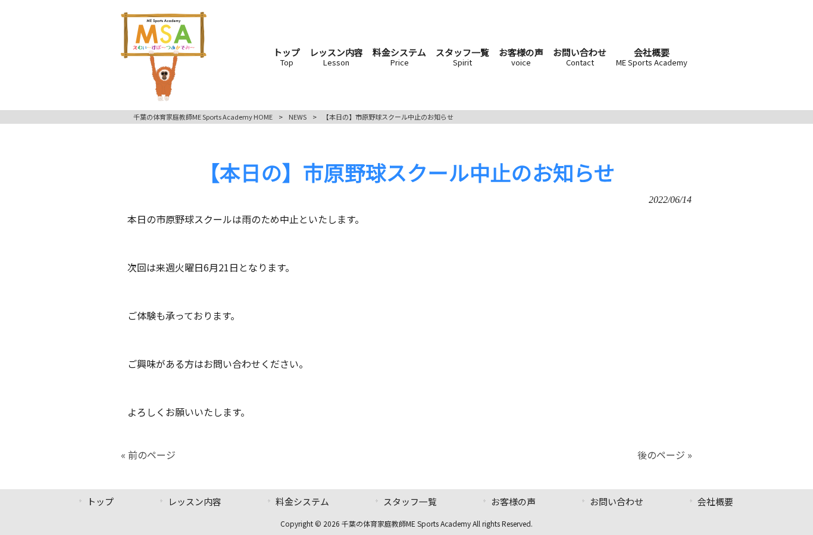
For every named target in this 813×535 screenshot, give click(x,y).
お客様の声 (513, 501)
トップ (100, 501)
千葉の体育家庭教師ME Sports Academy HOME (203, 116)
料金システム (302, 501)
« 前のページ (148, 455)
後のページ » (664, 455)
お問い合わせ (616, 501)
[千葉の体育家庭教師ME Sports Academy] (164, 97)
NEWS (298, 116)
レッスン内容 (194, 501)
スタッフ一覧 (410, 501)
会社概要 (715, 501)
